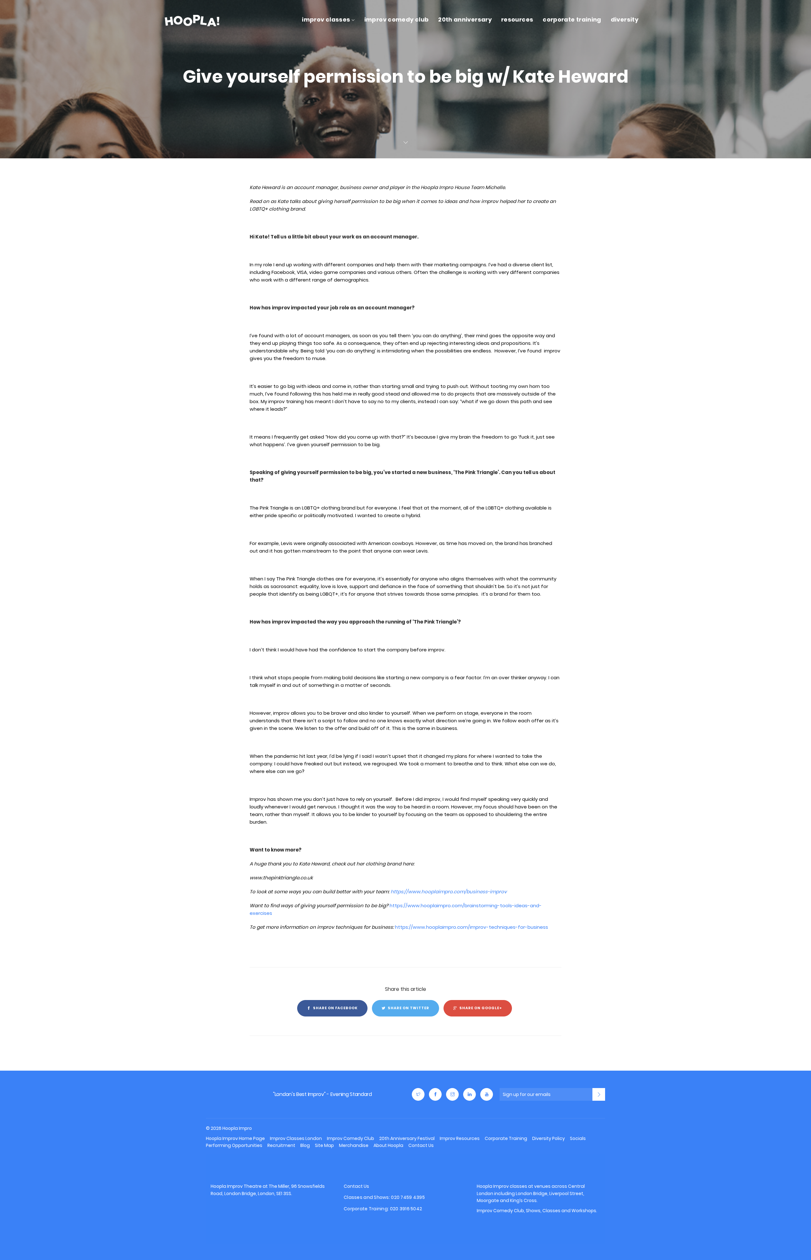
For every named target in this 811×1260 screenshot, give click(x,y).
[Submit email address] (598, 1094)
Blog (305, 1145)
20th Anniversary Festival (407, 1138)
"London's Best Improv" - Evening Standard (322, 1094)
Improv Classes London (296, 1138)
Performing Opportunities (234, 1145)
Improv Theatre (244, 1186)
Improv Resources (460, 1138)
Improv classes (510, 1186)
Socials (578, 1138)
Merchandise (353, 1145)
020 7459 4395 (408, 1197)
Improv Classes (326, 19)
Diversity (624, 19)
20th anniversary (465, 19)
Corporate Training (572, 19)
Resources (517, 19)
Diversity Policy (548, 1138)
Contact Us (421, 1145)
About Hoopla (388, 1145)
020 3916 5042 (406, 1208)
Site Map (324, 1145)
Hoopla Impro (227, 1094)
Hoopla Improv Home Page (235, 1138)
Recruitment (281, 1145)
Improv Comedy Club (396, 19)
